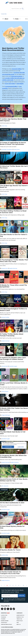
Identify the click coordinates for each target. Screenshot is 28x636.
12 (23, 585)
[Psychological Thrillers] (14, 258)
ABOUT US (19, 624)
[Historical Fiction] (14, 164)
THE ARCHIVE (3, 617)
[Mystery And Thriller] (14, 117)
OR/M (18, 622)
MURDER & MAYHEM (4, 620)
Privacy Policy (20, 620)
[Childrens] (14, 524)
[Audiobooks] (14, 500)
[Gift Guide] (14, 232)
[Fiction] (14, 381)
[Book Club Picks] (14, 430)
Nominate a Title (20, 617)
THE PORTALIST (4, 622)
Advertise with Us (20, 615)
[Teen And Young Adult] (14, 140)
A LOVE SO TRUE (4, 615)
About (6, 19)
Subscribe (4, 14)
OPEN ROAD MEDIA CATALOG (6, 624)
